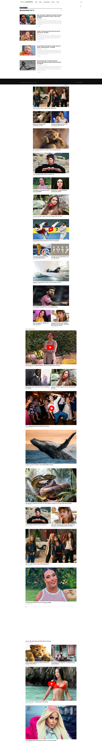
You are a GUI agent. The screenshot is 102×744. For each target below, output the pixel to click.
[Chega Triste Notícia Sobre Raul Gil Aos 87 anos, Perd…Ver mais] (28, 36)
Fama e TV (53, 2)
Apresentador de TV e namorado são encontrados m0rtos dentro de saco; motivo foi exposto (49, 62)
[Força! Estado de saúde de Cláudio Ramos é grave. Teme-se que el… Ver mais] (28, 50)
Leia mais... (39, 26)
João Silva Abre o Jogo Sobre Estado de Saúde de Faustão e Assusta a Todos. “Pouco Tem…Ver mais (49, 16)
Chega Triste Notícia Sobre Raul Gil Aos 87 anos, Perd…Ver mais (48, 31)
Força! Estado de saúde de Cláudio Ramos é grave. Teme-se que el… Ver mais (49, 46)
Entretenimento (46, 2)
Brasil (36, 2)
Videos (58, 2)
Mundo (40, 2)
